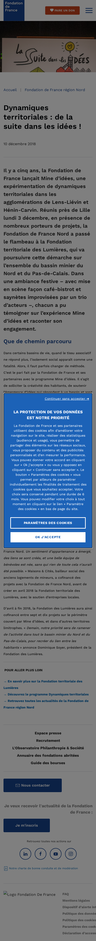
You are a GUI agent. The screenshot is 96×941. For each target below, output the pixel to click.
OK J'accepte (48, 537)
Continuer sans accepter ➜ (67, 398)
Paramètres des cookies (48, 522)
